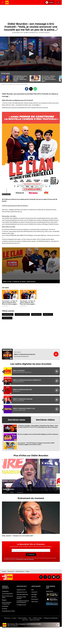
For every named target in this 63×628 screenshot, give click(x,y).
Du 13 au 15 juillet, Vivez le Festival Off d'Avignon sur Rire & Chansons (38, 434)
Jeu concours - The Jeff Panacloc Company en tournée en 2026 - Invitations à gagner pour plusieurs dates (36, 443)
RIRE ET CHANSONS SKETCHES (22, 389)
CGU (30, 618)
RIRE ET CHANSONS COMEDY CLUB (24, 408)
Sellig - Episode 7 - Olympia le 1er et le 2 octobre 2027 (17, 535)
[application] (31, 54)
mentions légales (19, 559)
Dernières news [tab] (16, 419)
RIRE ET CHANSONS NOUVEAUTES (24, 354)
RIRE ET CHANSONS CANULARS (22, 399)
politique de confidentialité (29, 559)
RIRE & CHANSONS (19, 370)
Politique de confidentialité (51, 618)
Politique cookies (37, 618)
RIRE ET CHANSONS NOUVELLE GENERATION (27, 380)
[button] (31, 53)
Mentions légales (22, 618)
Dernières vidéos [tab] (45, 419)
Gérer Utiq (25, 619)
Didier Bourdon (8, 489)
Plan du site (7, 618)
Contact (14, 618)
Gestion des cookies (35, 619)
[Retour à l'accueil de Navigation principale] (7, 2)
